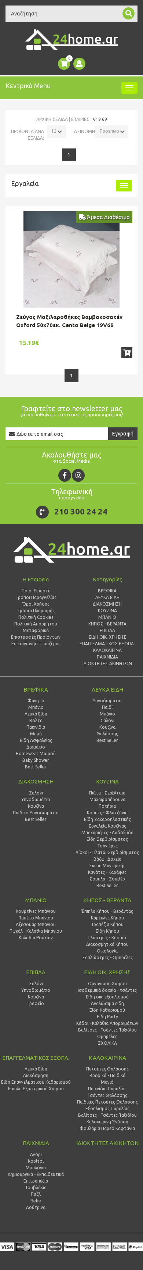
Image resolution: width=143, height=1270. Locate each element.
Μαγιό (107, 1082)
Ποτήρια (107, 806)
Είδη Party (107, 1016)
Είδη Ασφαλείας (36, 740)
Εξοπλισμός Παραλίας (107, 1108)
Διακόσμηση (35, 1075)
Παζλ (36, 1194)
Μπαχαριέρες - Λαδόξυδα (107, 832)
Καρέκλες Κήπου (107, 917)
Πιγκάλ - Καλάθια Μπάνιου (36, 931)
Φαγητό (35, 700)
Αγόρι (36, 1154)
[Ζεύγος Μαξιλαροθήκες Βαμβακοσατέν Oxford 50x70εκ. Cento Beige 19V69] (71, 259)
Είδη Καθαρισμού (107, 1010)
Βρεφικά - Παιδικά (107, 1075)
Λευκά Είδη (36, 713)
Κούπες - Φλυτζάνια (107, 812)
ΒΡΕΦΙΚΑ (35, 689)
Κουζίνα (107, 727)
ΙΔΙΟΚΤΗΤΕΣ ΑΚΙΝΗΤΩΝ (107, 1143)
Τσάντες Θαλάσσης (107, 1095)
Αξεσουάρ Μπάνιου (36, 924)
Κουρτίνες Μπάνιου (36, 911)
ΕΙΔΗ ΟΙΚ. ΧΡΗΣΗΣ (107, 972)
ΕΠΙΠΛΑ (35, 972)
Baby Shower (35, 760)
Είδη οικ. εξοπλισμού (107, 996)
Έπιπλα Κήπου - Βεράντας (107, 911)
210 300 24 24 (80, 511)
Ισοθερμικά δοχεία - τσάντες (107, 990)
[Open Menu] (129, 88)
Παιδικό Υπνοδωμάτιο (36, 812)
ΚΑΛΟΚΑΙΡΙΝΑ (107, 1058)
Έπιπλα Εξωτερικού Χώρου (36, 1088)
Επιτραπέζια (35, 1180)
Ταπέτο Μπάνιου (36, 917)
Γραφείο (35, 1003)
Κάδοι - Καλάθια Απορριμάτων (107, 1023)
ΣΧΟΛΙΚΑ (107, 1043)
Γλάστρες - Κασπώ (107, 937)
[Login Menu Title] (79, 64)
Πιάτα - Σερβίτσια (107, 792)
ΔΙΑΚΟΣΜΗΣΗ (36, 781)
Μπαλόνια (36, 1167)
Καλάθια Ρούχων (36, 937)
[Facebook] (64, 475)
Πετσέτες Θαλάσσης (107, 1068)
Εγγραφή (122, 434)
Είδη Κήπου (107, 931)
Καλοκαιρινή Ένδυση (107, 1121)
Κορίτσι (36, 1161)
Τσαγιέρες (107, 845)
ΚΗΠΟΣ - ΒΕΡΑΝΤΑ (107, 900)
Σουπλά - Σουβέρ (107, 878)
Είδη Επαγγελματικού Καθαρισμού (36, 1082)
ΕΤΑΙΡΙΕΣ (80, 119)
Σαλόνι (107, 720)
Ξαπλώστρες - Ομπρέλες (107, 957)
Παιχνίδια (35, 727)
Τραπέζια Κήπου (107, 924)
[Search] (128, 13)
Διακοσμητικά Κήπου (107, 944)
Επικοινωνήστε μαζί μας (35, 643)
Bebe (35, 1200)
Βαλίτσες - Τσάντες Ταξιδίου (107, 1029)
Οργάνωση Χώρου (107, 983)
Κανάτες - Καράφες (107, 872)
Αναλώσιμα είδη (107, 1003)
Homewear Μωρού (36, 753)
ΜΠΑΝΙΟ (36, 900)
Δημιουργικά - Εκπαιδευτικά (36, 1174)
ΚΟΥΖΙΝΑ (107, 781)
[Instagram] (78, 475)
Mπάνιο (107, 713)
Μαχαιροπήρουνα (107, 799)
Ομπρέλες (107, 1036)
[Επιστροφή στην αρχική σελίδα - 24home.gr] (71, 39)
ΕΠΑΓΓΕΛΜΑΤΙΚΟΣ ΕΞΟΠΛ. (35, 1058)
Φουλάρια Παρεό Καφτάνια (107, 1128)
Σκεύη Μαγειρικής (107, 865)
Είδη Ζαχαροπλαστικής (107, 819)
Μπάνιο (36, 707)
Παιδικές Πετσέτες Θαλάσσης (107, 1101)
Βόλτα (36, 720)
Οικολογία (107, 950)
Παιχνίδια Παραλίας (107, 1088)
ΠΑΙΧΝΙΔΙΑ (36, 1143)
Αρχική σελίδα (52, 119)
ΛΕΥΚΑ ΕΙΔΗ (107, 689)
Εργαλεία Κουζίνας (107, 826)
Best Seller (36, 766)
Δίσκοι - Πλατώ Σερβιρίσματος (107, 852)
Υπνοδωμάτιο (107, 700)
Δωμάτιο (35, 747)
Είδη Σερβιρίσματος (107, 839)
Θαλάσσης (107, 733)
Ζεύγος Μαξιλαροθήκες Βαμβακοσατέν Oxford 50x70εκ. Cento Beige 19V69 (69, 321)
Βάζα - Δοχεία (107, 859)
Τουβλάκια (36, 1187)
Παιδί (107, 707)
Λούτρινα (35, 1207)
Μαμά (36, 733)
